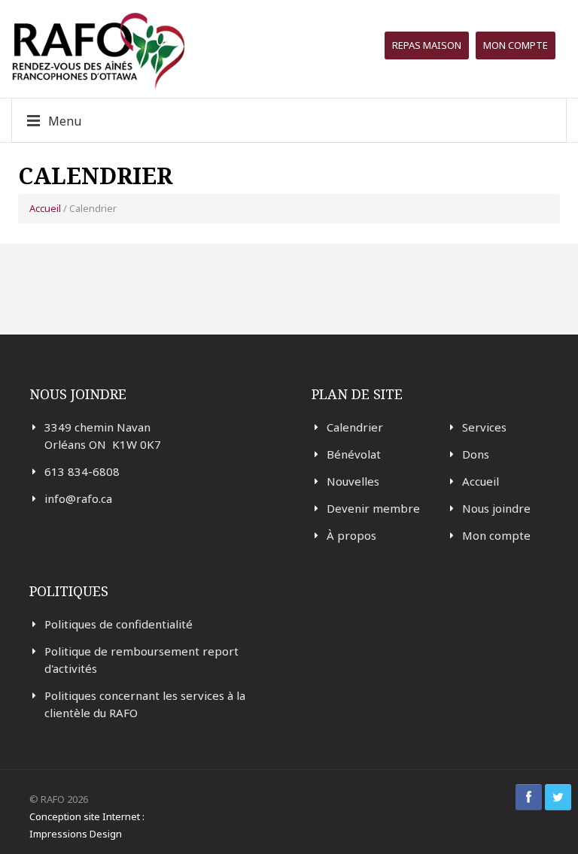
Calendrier (355, 427)
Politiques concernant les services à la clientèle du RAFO (144, 704)
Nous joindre (496, 508)
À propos (351, 535)
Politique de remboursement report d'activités (141, 660)
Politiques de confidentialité (118, 623)
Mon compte (515, 45)
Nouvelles (353, 481)
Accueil (45, 208)
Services (484, 427)
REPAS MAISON (426, 45)
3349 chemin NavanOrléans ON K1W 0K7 (102, 435)
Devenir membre (373, 508)
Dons (475, 454)
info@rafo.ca (78, 498)
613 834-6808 (82, 471)
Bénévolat (354, 454)
